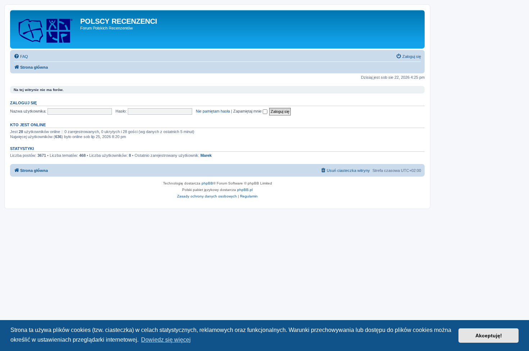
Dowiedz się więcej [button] (166, 340)
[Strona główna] (46, 29)
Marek (206, 155)
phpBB (207, 183)
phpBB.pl (245, 190)
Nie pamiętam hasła (213, 111)
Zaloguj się (23, 103)
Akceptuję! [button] (488, 335)
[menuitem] (21, 56)
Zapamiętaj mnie (248, 111)
